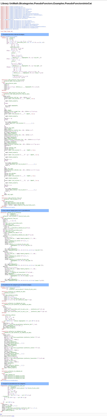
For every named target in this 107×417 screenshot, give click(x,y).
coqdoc (13, 415)
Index (1, 414)
